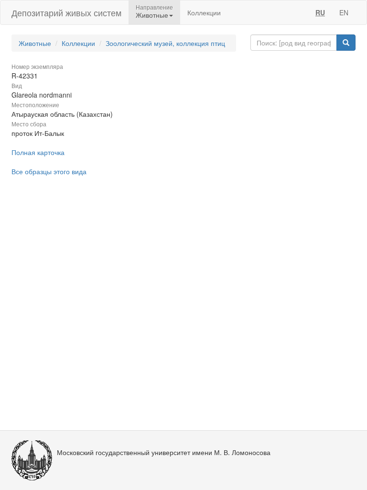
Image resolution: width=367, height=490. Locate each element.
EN (343, 12)
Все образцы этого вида (48, 171)
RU (320, 12)
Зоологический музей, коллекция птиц (165, 43)
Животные (35, 43)
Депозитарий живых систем (66, 12)
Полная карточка (38, 152)
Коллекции (204, 12)
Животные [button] (152, 15)
